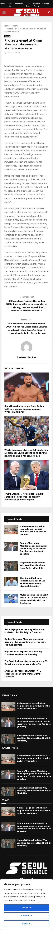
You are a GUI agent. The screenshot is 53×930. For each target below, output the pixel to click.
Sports (7, 36)
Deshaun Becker (13, 53)
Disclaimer (19, 4)
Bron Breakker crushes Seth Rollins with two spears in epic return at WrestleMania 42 (24, 409)
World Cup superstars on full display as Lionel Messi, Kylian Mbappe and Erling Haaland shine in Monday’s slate (26, 453)
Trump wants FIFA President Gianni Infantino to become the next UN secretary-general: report (23, 497)
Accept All (26, 907)
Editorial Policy (36, 5)
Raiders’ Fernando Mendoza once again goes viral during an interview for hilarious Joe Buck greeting (33, 548)
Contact (45, 4)
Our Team (28, 5)
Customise (26, 915)
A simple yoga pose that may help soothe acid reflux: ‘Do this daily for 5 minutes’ (33, 530)
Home (2, 4)
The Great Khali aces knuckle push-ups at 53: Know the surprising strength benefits (32, 582)
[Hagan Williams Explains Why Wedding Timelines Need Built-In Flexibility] (11, 566)
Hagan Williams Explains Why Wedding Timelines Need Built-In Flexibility (32, 565)
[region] (26, 904)
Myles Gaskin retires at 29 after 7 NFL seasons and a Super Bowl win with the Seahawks (34, 599)
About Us (9, 5)
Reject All (26, 923)
